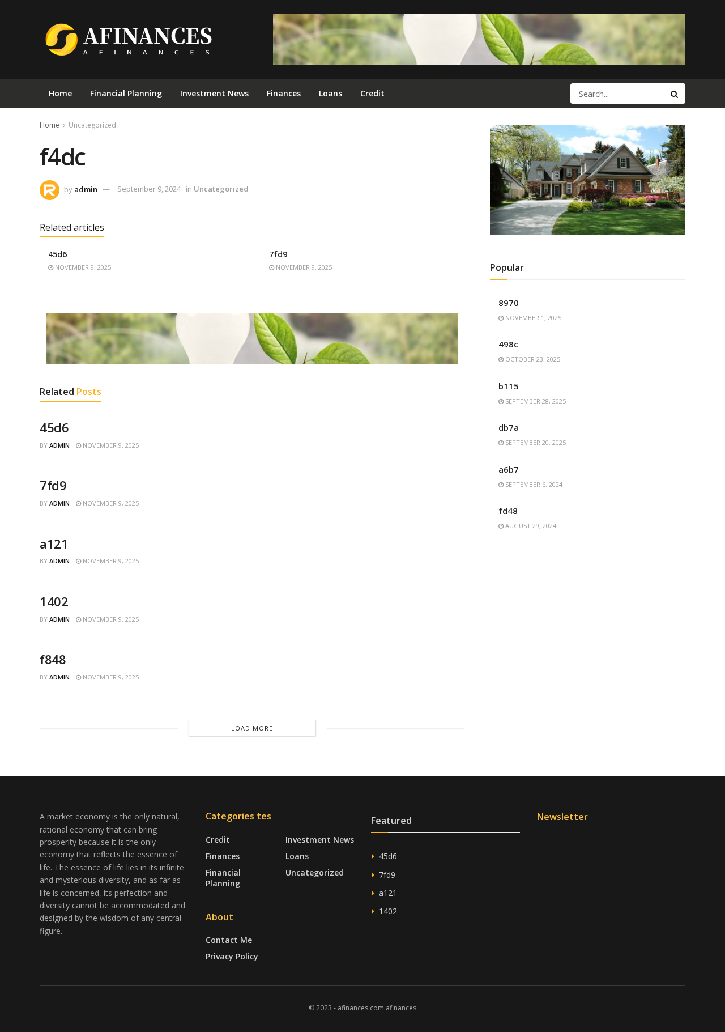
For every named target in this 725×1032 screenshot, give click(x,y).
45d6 (57, 254)
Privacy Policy (232, 956)
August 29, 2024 (530, 525)
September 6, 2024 (533, 484)
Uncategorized (92, 125)
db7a (508, 427)
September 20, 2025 (535, 442)
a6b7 (508, 469)
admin (85, 189)
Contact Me (229, 940)
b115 (508, 386)
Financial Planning (126, 93)
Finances (284, 93)
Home (60, 93)
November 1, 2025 (532, 317)
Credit (372, 93)
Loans (330, 93)
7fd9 (278, 254)
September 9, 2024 (149, 189)
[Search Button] (675, 93)
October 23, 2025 (532, 359)
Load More (252, 728)
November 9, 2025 (82, 267)
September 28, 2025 (535, 401)
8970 (508, 302)
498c (508, 344)
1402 (54, 601)
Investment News (214, 93)
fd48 (508, 510)
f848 (53, 659)
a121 (54, 543)
